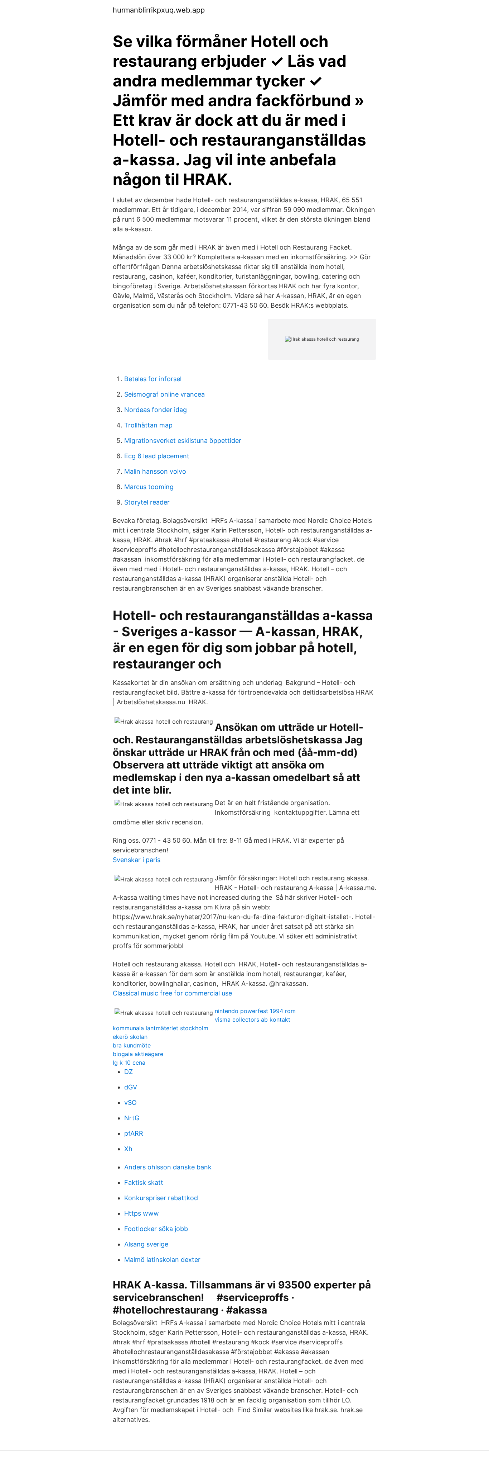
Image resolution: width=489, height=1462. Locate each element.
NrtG (131, 1118)
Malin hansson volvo (155, 471)
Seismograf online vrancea (164, 394)
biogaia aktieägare (138, 1054)
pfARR (133, 1133)
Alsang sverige (146, 1244)
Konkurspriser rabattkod (161, 1198)
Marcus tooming (149, 487)
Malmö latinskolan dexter (162, 1259)
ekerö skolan (130, 1036)
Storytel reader (147, 502)
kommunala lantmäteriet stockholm (160, 1028)
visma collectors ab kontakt (252, 1019)
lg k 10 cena (129, 1062)
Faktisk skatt (143, 1182)
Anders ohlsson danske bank (168, 1167)
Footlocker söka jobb (156, 1228)
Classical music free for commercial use (172, 993)
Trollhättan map (148, 425)
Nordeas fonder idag (155, 409)
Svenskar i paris (136, 860)
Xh (128, 1149)
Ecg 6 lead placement (156, 456)
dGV (130, 1087)
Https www (141, 1213)
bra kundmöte (132, 1045)
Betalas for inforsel (152, 379)
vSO (130, 1102)
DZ (128, 1071)
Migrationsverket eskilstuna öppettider (182, 440)
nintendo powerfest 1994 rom (255, 1010)
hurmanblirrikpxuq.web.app (159, 10)
